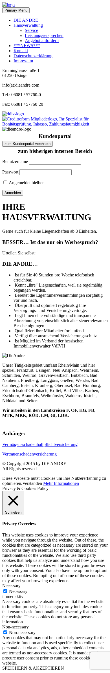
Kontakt (21, 50)
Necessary (18, 591)
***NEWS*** (27, 45)
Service (31, 30)
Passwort (10, 172)
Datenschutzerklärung (33, 55)
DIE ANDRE (26, 20)
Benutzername (15, 161)
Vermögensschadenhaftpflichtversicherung (40, 444)
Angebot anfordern (42, 40)
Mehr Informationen (61, 483)
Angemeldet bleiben (26, 182)
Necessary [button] (11, 585)
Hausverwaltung (28, 25)
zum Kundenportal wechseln (27, 144)
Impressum (23, 60)
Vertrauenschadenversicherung (29, 454)
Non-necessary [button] (15, 626)
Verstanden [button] (32, 483)
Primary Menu (16, 10)
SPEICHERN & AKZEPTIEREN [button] (33, 668)
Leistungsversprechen (44, 35)
